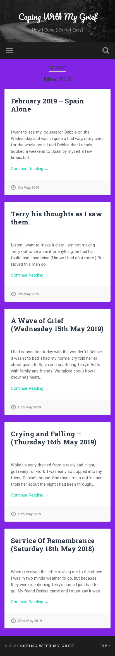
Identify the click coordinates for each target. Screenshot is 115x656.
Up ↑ (106, 645)
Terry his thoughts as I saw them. (56, 217)
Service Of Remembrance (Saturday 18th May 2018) (53, 544)
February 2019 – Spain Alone (47, 104)
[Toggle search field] (105, 50)
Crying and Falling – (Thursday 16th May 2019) (53, 437)
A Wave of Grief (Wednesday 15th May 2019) (57, 324)
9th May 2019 (28, 187)
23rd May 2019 (30, 621)
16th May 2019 (29, 514)
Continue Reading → (30, 168)
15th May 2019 (29, 407)
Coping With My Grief (57, 16)
